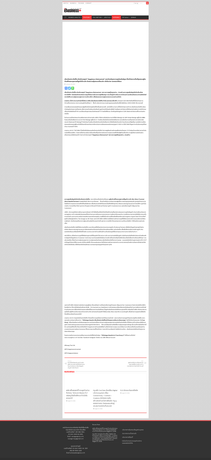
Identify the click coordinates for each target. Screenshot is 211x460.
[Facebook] (134, 3)
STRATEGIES (86, 17)
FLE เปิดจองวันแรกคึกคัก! (129, 390)
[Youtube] (137, 3)
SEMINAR (133, 17)
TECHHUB (81, 3)
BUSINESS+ (73, 3)
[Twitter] (135, 3)
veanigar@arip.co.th (77, 436)
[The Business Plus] (73, 10)
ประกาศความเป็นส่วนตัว (129, 433)
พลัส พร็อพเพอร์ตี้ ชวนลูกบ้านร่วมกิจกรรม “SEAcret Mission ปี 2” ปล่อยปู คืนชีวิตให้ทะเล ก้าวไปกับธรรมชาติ (78, 394)
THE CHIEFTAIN (97, 17)
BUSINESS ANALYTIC (74, 17)
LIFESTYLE (107, 17)
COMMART (88, 3)
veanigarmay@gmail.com (76, 439)
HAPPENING (116, 17)
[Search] (147, 3)
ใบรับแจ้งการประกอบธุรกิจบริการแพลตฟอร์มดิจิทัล (132, 442)
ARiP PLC (65, 3)
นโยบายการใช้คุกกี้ (127, 437)
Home (65, 17)
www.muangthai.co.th (70, 337)
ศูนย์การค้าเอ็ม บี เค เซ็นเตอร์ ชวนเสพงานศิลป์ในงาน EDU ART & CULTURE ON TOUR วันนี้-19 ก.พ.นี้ (135, 363)
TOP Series (125, 17)
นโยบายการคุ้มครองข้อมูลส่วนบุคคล (132, 430)
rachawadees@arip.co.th (77, 453)
